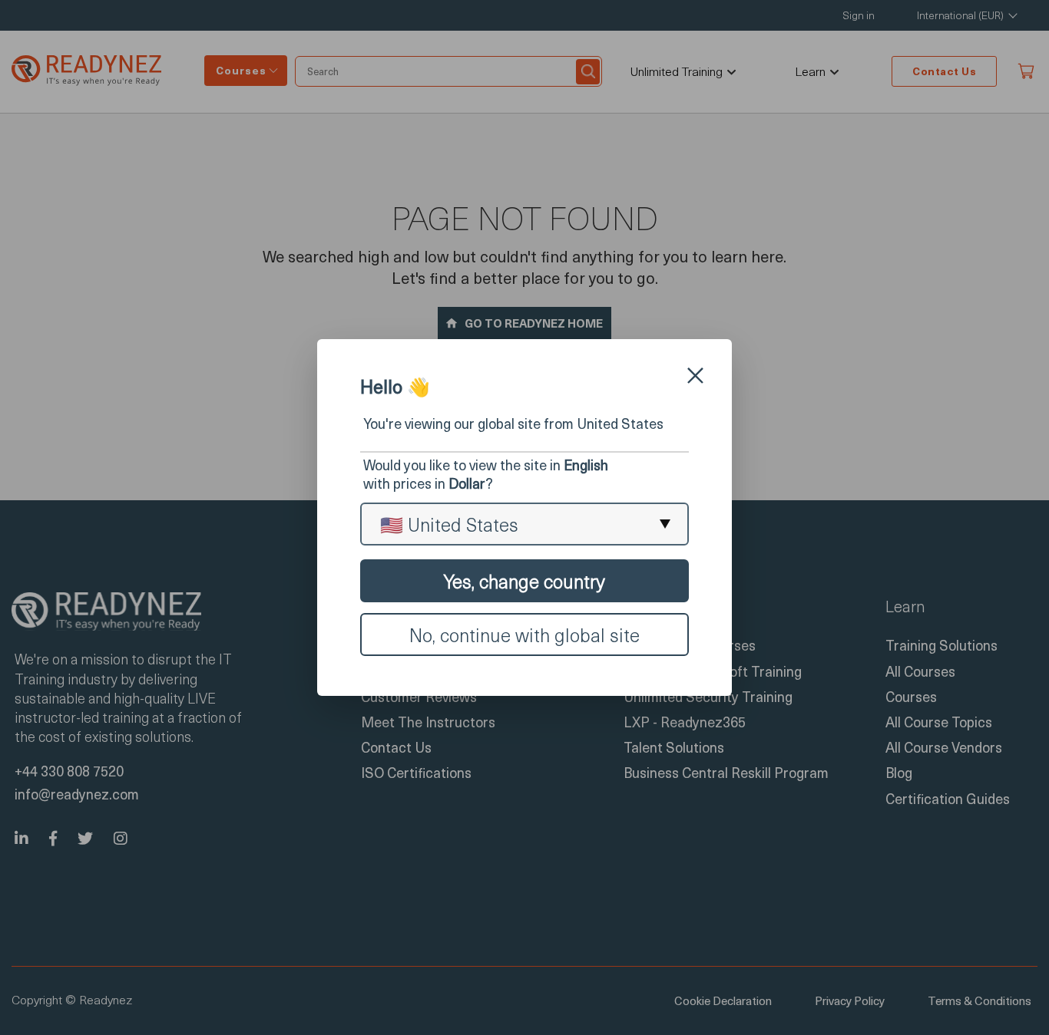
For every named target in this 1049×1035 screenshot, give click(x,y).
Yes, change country (524, 581)
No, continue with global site (524, 634)
